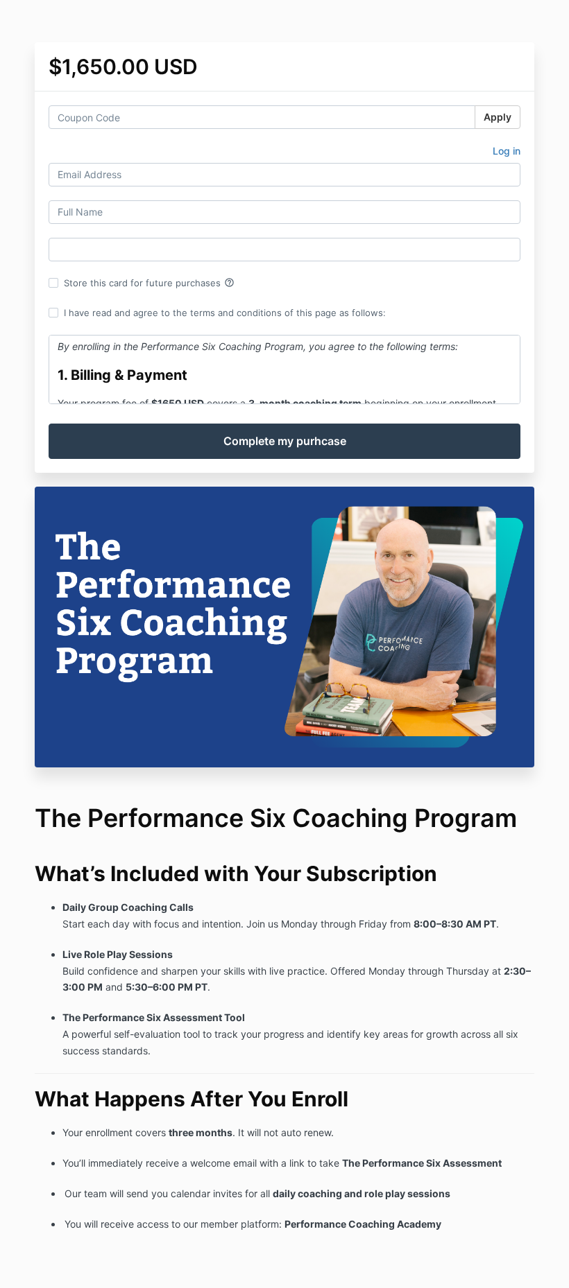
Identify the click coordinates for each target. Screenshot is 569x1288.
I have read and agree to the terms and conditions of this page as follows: (225, 312)
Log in (506, 151)
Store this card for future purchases (149, 282)
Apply (497, 117)
